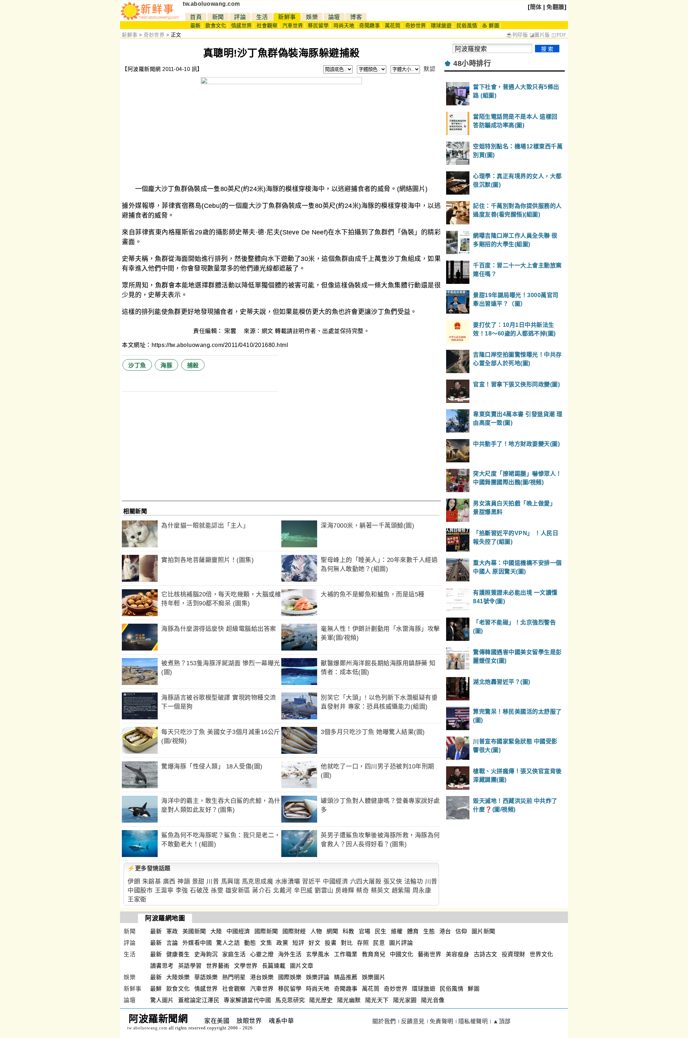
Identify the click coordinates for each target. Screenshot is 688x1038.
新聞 (218, 17)
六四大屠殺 (366, 881)
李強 (182, 890)
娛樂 (312, 17)
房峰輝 (344, 890)
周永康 (421, 890)
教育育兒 (374, 954)
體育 (413, 931)
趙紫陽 (401, 890)
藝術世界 (429, 954)
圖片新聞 (483, 931)
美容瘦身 (457, 954)
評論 (240, 17)
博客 (356, 17)
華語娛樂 (206, 977)
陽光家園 (405, 1000)
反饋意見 (413, 1021)
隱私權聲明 (473, 1021)
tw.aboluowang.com (211, 4)
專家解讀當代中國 (247, 1000)
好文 (314, 943)
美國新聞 (194, 931)
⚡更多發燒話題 (149, 868)
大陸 (216, 931)
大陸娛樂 (178, 977)
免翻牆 (555, 7)
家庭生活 (234, 954)
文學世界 (246, 966)
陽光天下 (377, 1000)
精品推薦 (346, 977)
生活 (262, 17)
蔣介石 (261, 890)
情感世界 (241, 25)
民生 (381, 931)
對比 (347, 943)
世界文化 (541, 954)
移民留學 (318, 25)
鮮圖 (473, 989)
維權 (397, 931)
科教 (348, 931)
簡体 (536, 7)
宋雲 (231, 331)
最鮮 (156, 989)
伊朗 (134, 881)
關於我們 (384, 1021)
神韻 (183, 881)
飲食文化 (215, 25)
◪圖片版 (540, 35)
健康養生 (178, 954)
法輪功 (413, 881)
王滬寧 (164, 890)
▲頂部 (502, 1021)
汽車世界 (292, 25)
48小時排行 (472, 63)
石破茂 (199, 890)
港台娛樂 (262, 977)
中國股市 (140, 890)
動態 (250, 943)
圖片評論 (401, 943)
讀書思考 (162, 966)
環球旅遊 (441, 25)
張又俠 (392, 881)
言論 (172, 943)
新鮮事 (287, 17)
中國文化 (402, 954)
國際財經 (294, 931)
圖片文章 (302, 966)
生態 (429, 931)
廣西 (169, 881)
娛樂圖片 (374, 977)
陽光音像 (433, 1000)
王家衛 (137, 899)
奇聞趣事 (369, 25)
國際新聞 (266, 931)
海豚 (166, 365)
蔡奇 (362, 890)
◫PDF (558, 35)
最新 (195, 25)
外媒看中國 (197, 943)
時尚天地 (344, 25)
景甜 (198, 881)
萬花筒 (393, 25)
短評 (298, 943)
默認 (429, 69)
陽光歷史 (321, 1000)
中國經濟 (335, 881)
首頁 (196, 17)
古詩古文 (485, 954)
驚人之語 (228, 943)
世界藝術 (218, 966)
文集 (266, 943)
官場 (365, 931)
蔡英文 (380, 890)
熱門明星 (234, 977)
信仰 (461, 931)
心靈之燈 (262, 954)
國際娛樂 (290, 977)
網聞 (332, 931)
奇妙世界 (415, 25)
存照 (363, 943)
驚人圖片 (162, 1000)
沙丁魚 (137, 365)
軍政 (172, 931)
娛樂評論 (318, 977)
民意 (379, 943)
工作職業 (346, 954)
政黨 (282, 943)
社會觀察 (267, 25)
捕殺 (193, 365)
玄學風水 (318, 954)
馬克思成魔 (257, 881)
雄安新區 (237, 890)
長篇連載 (274, 966)
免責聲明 (441, 1021)
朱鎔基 (151, 881)
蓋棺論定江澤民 (199, 1000)
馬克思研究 (290, 1000)
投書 (330, 943)
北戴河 (282, 890)
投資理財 (513, 954)
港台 (445, 931)
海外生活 (290, 954)
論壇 (334, 17)
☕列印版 (517, 35)
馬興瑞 (230, 881)
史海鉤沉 (206, 954)
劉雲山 (324, 890)
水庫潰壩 (287, 881)
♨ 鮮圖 (490, 25)
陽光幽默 (349, 1000)
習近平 (311, 881)
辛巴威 (303, 890)
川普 (212, 881)
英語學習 (190, 966)
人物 (316, 931)
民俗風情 (467, 25)
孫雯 (217, 890)
